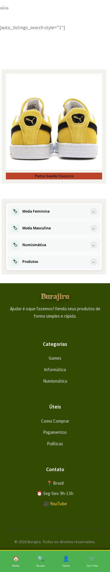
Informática (55, 369)
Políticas (55, 443)
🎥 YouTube (55, 503)
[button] (53, 211)
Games (55, 358)
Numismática (55, 381)
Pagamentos (55, 432)
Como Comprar (55, 421)
